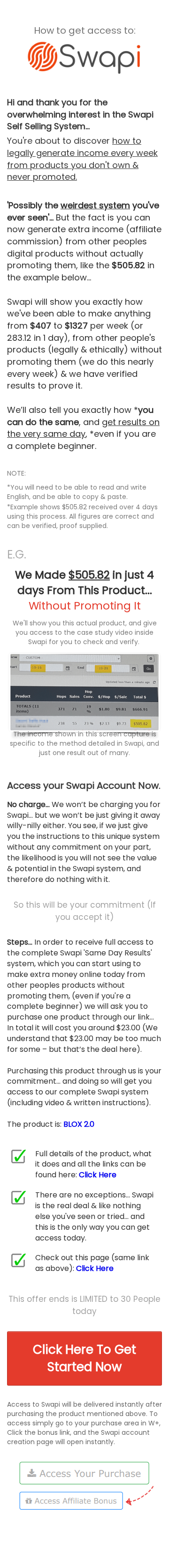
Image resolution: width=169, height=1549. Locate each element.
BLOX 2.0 (78, 1124)
